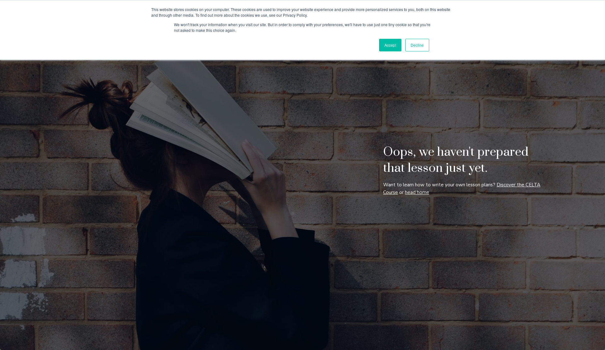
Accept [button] (390, 45)
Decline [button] (417, 45)
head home (417, 192)
